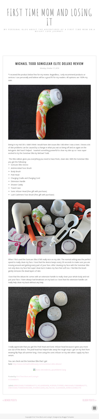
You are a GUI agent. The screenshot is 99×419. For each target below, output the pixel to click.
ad (47, 388)
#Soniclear (39, 388)
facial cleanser (57, 388)
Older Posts (88, 400)
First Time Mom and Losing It (49, 17)
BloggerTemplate (68, 417)
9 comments (13, 379)
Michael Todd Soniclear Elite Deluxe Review (49, 63)
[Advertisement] (49, 41)
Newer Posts (11, 400)
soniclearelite (73, 388)
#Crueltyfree (57, 385)
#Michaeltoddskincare (20, 388)
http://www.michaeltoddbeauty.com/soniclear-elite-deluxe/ (37, 364)
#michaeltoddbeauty (75, 385)
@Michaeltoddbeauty (25, 385)
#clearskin (43, 385)
